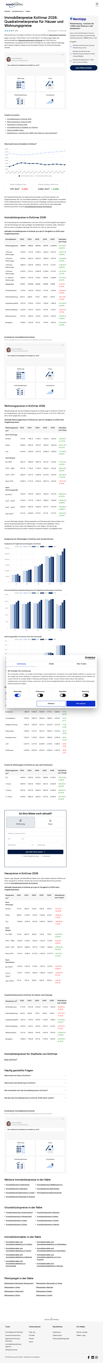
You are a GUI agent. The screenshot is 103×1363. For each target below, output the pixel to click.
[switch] (40, 695)
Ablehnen (51, 703)
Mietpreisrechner (11, 1350)
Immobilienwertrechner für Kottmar (38, 207)
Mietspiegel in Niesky (44, 1291)
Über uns (32, 1332)
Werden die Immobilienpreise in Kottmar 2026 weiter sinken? (29, 1098)
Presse (31, 1338)
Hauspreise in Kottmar (57, 35)
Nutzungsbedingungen (61, 1338)
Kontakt (32, 1335)
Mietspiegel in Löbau (12, 1287)
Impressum (57, 1332)
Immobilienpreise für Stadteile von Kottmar (22, 127)
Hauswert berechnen (13, 1335)
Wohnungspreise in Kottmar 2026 (19, 122)
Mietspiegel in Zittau (12, 1295)
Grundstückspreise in (19, 1212)
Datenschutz (57, 1335)
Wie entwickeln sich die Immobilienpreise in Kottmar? (26, 1090)
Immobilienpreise (17, 1185)
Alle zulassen (80, 703)
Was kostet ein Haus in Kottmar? (17, 1075)
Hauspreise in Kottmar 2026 (17, 125)
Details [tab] (51, 664)
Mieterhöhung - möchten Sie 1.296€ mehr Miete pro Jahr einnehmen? (32, 133)
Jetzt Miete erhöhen (83, 68)
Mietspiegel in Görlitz (44, 1295)
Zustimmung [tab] (21, 664)
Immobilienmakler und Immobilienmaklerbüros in (15, 1263)
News (31, 1342)
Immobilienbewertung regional (13, 1345)
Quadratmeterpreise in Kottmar (30, 40)
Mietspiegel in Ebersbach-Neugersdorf (18, 1283)
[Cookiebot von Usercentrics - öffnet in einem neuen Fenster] (86, 657)
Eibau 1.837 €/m (10, 1060)
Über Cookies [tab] (82, 664)
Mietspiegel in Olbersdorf (14, 1291)
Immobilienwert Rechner (14, 1332)
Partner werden (82, 1332)
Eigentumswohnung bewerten (12, 1340)
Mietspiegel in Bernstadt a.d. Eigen (49, 1283)
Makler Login (80, 1335)
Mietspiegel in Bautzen (44, 1287)
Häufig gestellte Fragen (15, 130)
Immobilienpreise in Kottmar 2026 (19, 119)
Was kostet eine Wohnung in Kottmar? (20, 1083)
